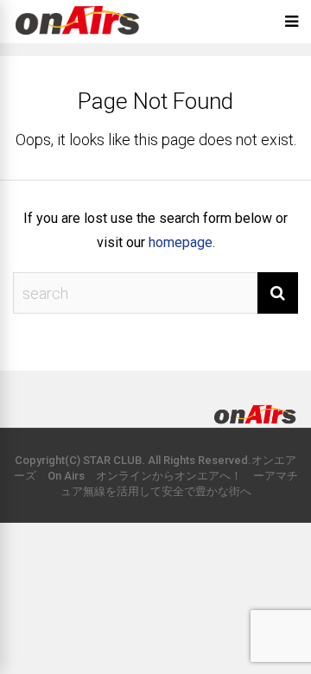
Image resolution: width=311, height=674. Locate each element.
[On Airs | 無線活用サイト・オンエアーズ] (78, 37)
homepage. (182, 242)
